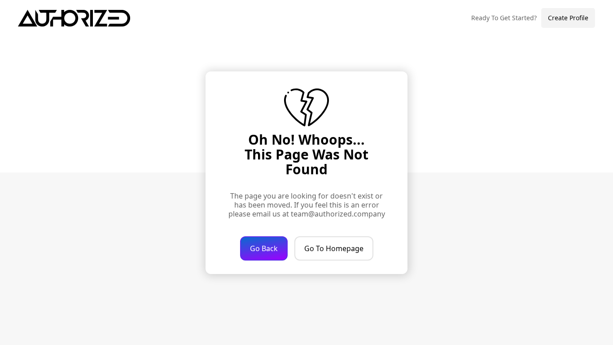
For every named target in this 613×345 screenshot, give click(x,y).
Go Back (264, 248)
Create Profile (568, 17)
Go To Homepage (333, 248)
